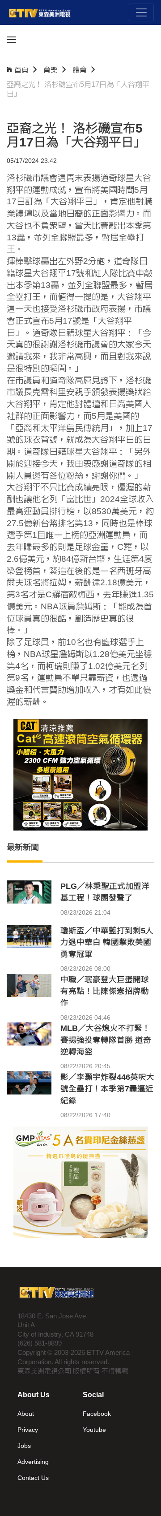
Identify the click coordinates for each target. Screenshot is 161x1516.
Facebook (97, 1413)
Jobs (24, 1445)
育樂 (50, 69)
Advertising (33, 1461)
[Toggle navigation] (141, 12)
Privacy (27, 1429)
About (25, 1413)
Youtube (94, 1429)
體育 (79, 69)
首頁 (21, 69)
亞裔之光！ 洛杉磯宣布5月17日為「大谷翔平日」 (78, 89)
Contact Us (33, 1477)
